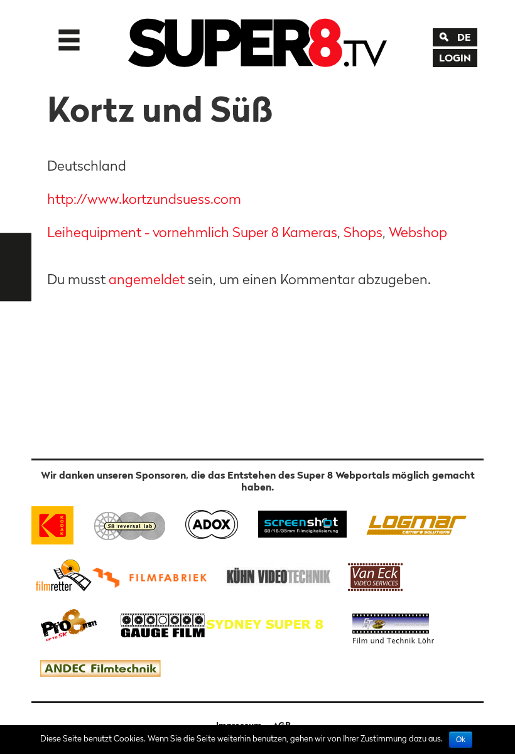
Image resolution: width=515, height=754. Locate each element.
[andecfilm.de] (99, 669)
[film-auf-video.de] (276, 575)
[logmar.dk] (413, 523)
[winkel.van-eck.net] (377, 575)
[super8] (257, 40)
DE (464, 37)
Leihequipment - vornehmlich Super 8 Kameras (192, 232)
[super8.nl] (130, 523)
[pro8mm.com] (69, 624)
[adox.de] (211, 523)
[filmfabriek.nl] (153, 575)
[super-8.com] (61, 575)
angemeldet (147, 279)
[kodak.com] (58, 523)
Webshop (418, 232)
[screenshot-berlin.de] (302, 523)
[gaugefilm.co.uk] (156, 624)
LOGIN (455, 57)
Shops (363, 232)
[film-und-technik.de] (393, 624)
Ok (460, 739)
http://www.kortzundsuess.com (144, 199)
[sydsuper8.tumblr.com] (270, 624)
